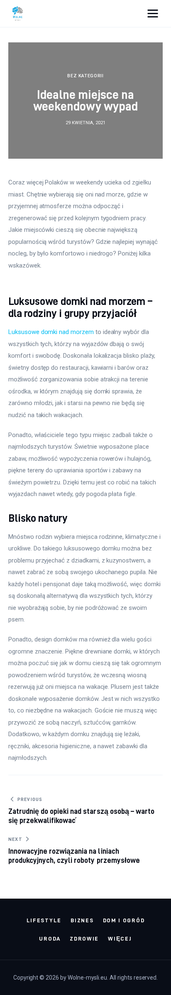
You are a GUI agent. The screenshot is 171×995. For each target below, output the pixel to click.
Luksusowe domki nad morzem (51, 332)
